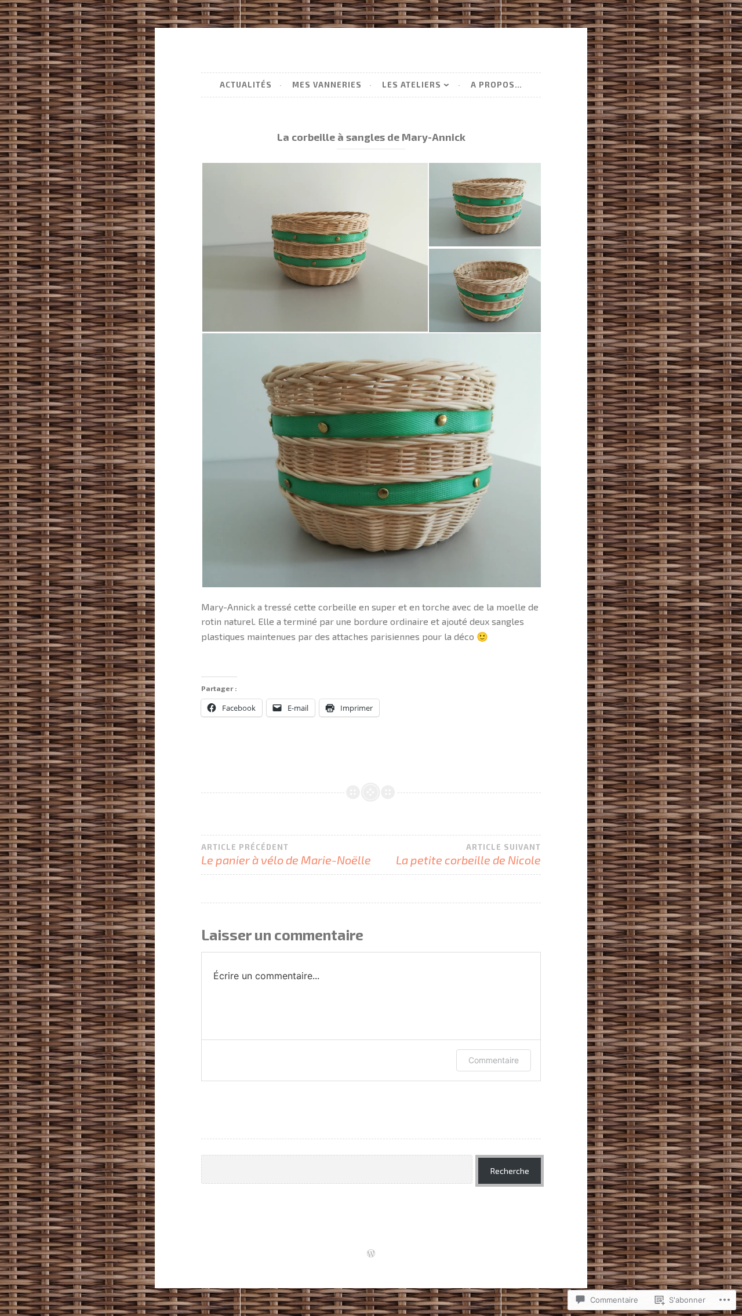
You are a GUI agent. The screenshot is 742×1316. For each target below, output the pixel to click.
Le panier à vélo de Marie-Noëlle (286, 854)
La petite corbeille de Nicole (468, 854)
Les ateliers (411, 84)
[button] (314, 247)
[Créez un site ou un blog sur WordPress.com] (371, 1254)
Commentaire (493, 1060)
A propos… (496, 84)
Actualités (246, 84)
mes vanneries (327, 84)
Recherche (509, 1171)
